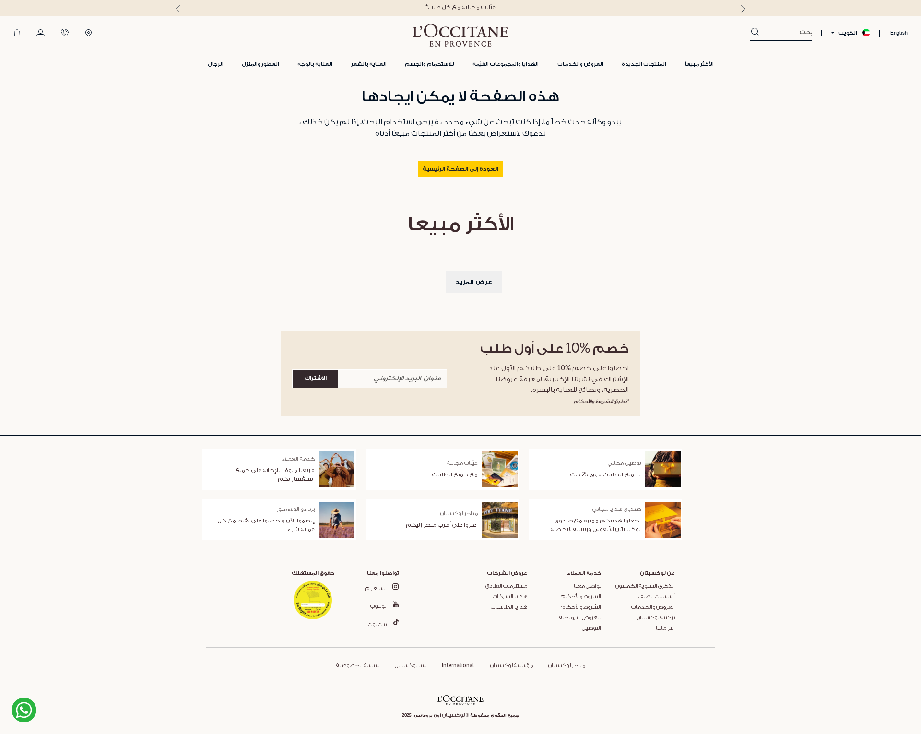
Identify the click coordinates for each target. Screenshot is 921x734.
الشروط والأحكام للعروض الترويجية (580, 612)
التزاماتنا (665, 628)
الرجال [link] (216, 64)
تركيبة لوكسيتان (656, 618)
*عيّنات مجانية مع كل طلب (460, 7)
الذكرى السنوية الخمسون (645, 586)
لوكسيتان (453, 715)
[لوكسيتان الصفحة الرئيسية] (460, 35)
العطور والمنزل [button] (260, 64)
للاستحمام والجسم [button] (429, 64)
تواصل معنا (587, 586)
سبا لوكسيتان (410, 666)
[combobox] (785, 32)
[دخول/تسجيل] (40, 33)
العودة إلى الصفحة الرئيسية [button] (460, 169)
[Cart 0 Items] (17, 33)
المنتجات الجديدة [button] (644, 64)
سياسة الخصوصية (357, 666)
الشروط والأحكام (581, 597)
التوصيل (591, 628)
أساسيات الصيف (656, 597)
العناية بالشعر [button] (369, 64)
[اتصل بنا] (65, 33)
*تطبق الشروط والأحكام (601, 401)
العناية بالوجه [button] (314, 64)
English (899, 33)
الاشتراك (315, 378)
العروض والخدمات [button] (580, 64)
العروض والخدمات (653, 607)
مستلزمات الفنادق (506, 586)
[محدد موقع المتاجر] (88, 33)
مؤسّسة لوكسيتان (511, 666)
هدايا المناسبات (509, 607)
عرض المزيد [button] (473, 282)
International (458, 666)
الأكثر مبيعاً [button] (699, 64)
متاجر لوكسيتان (566, 666)
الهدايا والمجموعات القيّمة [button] (505, 64)
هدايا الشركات (510, 597)
